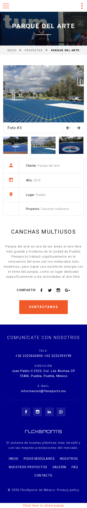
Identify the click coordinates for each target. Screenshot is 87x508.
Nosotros (69, 458)
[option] (43, 99)
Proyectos (34, 50)
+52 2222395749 (58, 356)
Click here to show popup (43, 505)
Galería (60, 467)
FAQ (75, 467)
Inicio (11, 50)
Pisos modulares (39, 458)
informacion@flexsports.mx (43, 391)
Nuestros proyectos (28, 467)
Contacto (43, 475)
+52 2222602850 (29, 356)
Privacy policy (68, 490)
